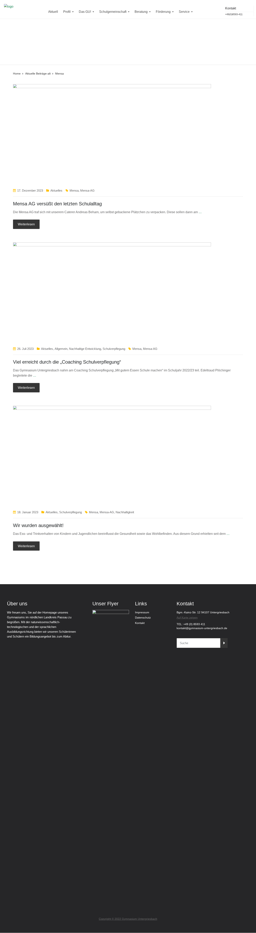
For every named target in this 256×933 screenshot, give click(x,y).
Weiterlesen (26, 224)
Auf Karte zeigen (187, 617)
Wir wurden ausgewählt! (38, 525)
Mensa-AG (87, 190)
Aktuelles (56, 190)
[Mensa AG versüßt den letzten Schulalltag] (112, 133)
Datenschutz (143, 617)
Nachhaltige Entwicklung (85, 348)
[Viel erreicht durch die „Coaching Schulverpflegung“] (112, 292)
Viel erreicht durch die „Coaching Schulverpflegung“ (67, 362)
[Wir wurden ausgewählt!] (112, 455)
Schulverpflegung (114, 348)
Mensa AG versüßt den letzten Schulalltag (57, 203)
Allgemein (61, 348)
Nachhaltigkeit (125, 512)
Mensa (74, 190)
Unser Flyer (105, 603)
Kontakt (140, 623)
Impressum (142, 612)
